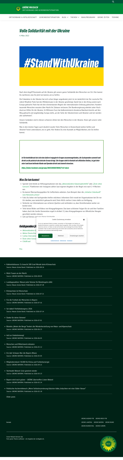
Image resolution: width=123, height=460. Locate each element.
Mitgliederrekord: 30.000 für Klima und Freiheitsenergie (27, 362)
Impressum (69, 240)
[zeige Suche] (113, 1)
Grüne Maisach (30, 7)
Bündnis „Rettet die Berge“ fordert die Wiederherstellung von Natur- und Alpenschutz (39, 326)
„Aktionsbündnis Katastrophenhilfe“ (75, 184)
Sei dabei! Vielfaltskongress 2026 (19, 309)
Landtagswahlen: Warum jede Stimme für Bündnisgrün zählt (29, 282)
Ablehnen (61, 236)
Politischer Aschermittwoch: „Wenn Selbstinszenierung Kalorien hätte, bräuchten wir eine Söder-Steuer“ (46, 388)
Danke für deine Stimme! (16, 317)
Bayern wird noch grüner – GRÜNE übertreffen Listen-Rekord (29, 379)
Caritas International (30, 236)
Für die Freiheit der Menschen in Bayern (21, 300)
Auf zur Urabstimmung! (15, 335)
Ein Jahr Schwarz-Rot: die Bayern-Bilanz (21, 353)
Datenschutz (63, 240)
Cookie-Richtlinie (55, 240)
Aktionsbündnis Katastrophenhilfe (35, 230)
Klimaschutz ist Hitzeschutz (17, 291)
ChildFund (26, 241)
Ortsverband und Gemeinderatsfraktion (40, 10)
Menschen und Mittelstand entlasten (20, 344)
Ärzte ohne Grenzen (30, 239)
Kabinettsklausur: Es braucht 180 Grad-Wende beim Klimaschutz (31, 264)
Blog (20, 249)
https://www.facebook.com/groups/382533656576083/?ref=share (45, 168)
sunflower (21, 439)
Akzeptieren (45, 236)
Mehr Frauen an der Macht (16, 273)
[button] (84, 219)
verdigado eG (40, 439)
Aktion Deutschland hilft (31, 233)
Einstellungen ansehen (77, 236)
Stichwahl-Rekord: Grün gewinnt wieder (21, 371)
